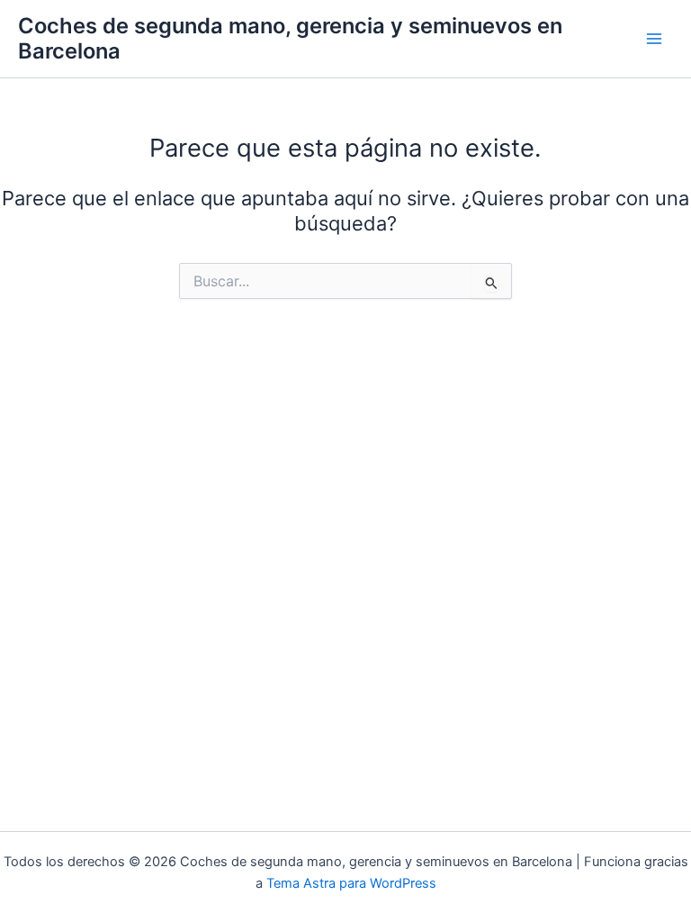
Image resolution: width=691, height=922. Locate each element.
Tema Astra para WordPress (351, 883)
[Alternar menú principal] (654, 39)
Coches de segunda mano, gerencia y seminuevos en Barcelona (290, 38)
